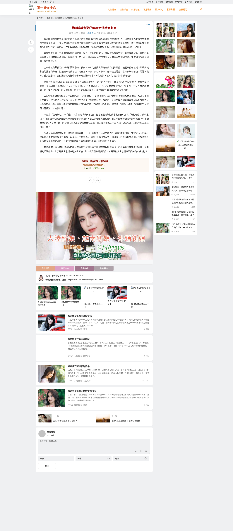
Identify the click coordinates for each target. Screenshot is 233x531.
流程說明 (183, 9)
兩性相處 (149, 2)
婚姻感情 (169, 2)
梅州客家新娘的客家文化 (80, 316)
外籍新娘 (135, 9)
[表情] (141, 451)
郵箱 (79, 458)
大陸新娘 (112, 9)
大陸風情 (49, 18)
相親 (85, 405)
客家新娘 (84, 268)
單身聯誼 (147, 9)
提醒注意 (179, 2)
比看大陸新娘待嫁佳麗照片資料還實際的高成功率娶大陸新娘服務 (183, 178)
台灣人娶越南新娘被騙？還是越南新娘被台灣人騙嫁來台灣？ (183, 202)
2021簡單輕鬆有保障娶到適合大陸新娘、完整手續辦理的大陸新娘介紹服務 (183, 227)
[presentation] (135, 290)
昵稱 (42, 458)
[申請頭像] (147, 433)
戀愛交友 (159, 2)
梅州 (85, 329)
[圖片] (146, 451)
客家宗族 (65, 268)
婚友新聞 (198, 2)
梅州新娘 (104, 268)
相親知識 (171, 9)
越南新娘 (124, 9)
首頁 (41, 18)
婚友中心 (159, 9)
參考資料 (188, 2)
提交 (47, 466)
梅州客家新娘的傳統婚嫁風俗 (82, 391)
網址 (117, 458)
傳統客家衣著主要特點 (79, 339)
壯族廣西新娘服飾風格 (79, 366)
